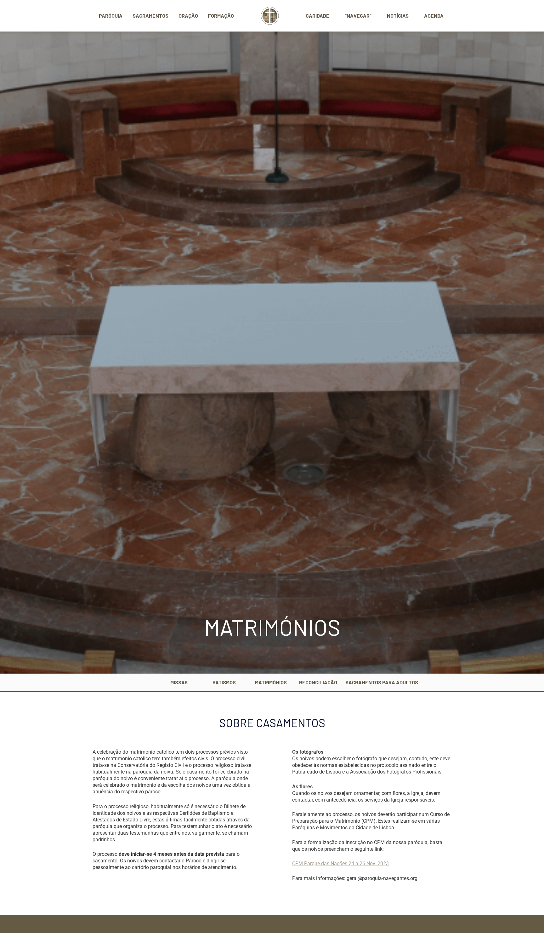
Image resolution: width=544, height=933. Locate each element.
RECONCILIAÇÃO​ (318, 682)
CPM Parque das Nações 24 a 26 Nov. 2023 (340, 863)
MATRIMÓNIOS (271, 682)
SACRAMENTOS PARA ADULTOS (381, 682)
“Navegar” (358, 16)
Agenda (434, 16)
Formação (221, 16)
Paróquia (110, 16)
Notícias (398, 16)
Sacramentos (150, 16)
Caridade (317, 16)
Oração (188, 16)
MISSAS (179, 682)
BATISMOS (224, 682)
